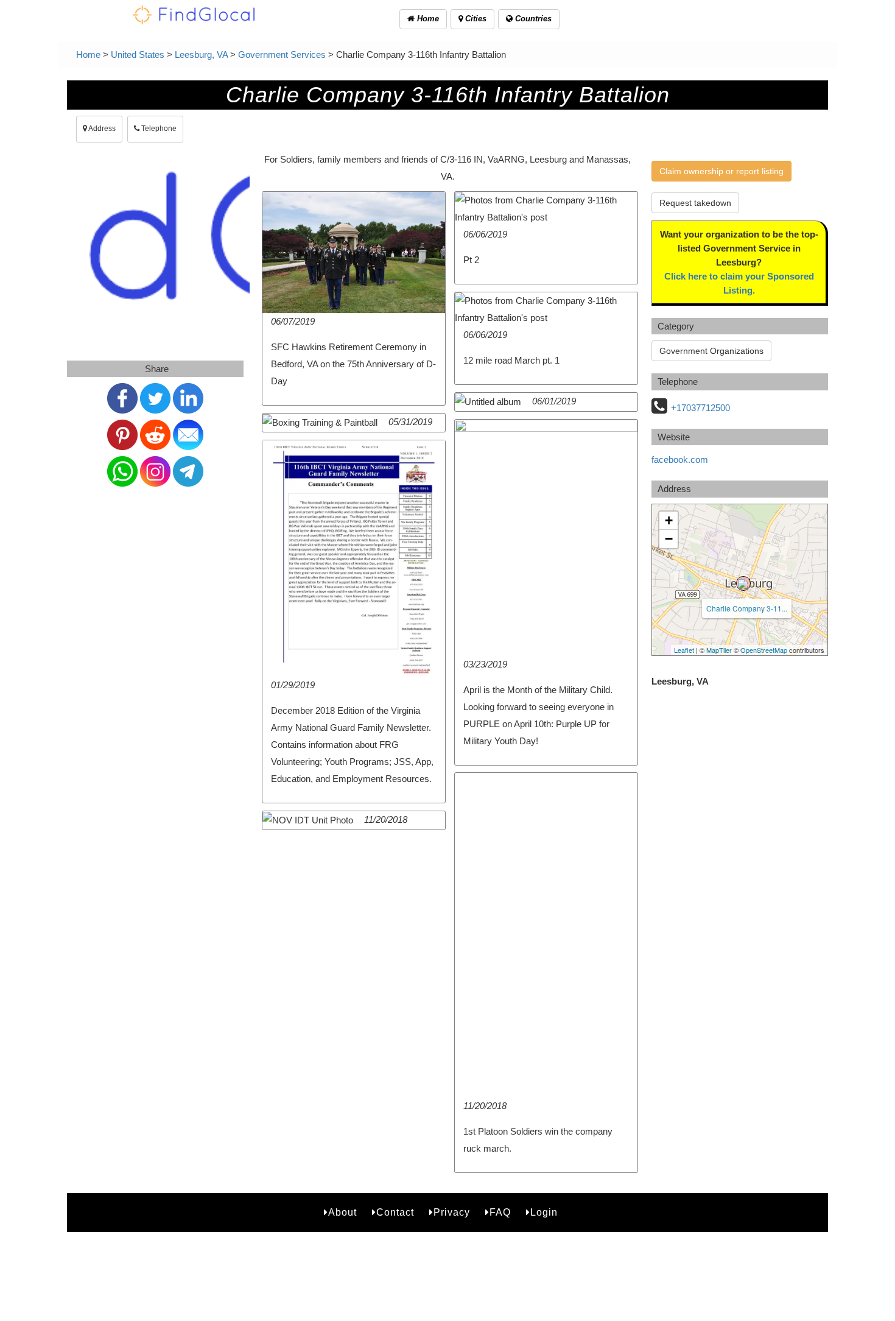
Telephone (158, 128)
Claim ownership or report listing (721, 171)
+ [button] (669, 520)
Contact (395, 1212)
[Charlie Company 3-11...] (743, 583)
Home (427, 18)
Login (544, 1212)
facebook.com (679, 459)
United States (137, 54)
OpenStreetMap (763, 650)
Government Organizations (711, 351)
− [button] (669, 538)
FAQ (500, 1212)
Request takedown (695, 203)
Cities (474, 18)
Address (101, 128)
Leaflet (684, 650)
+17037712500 (700, 408)
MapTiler (719, 650)
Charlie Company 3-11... (746, 608)
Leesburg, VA (201, 54)
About (342, 1212)
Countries (532, 18)
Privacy (451, 1212)
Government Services (282, 54)
